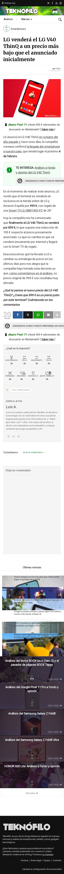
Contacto (57, 860)
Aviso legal (36, 860)
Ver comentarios (21, 390)
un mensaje (47, 854)
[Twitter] (48, 3)
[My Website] (19, 437)
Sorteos (24, 860)
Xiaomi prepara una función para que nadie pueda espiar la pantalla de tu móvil (36, 578)
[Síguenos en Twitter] (9, 437)
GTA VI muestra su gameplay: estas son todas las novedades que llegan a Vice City (37, 624)
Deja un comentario (33, 453)
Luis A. (58, 69)
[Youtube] (56, 3)
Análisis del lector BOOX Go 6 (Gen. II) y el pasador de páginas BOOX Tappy (38, 601)
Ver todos (30, 793)
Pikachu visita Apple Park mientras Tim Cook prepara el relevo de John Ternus (37, 635)
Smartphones (18, 28)
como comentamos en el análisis (31, 273)
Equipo (47, 860)
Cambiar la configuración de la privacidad (42, 869)
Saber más (48, 129)
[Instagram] (61, 3)
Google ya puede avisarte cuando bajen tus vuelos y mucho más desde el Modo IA (37, 612)
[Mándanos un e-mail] (14, 437)
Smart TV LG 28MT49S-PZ (26, 210)
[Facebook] (52, 3)
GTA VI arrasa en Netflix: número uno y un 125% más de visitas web (38, 589)
